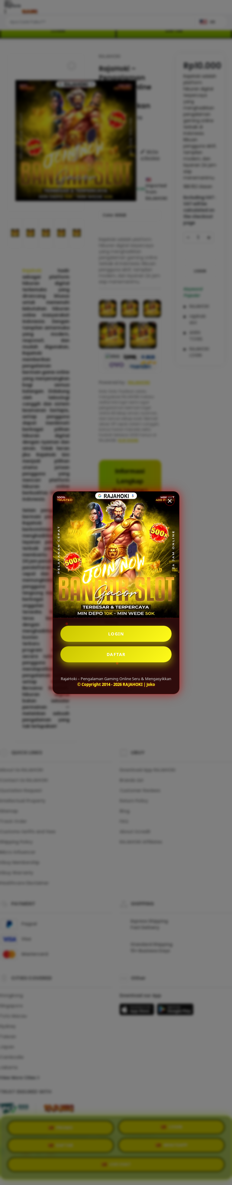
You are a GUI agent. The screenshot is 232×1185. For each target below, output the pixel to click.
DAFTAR (116, 654)
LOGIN (116, 634)
